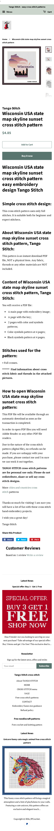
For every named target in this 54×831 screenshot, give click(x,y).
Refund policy (27, 710)
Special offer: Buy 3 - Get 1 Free (27, 586)
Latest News (27, 580)
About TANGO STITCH (27, 680)
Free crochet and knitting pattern (27, 724)
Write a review (35, 555)
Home (4, 39)
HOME (27, 684)
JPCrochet (35, 818)
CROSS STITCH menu (27, 689)
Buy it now (27, 156)
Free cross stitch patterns (27, 697)
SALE (27, 693)
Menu (9, 11)
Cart (49, 12)
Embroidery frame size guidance (27, 705)
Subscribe (44, 666)
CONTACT (27, 701)
